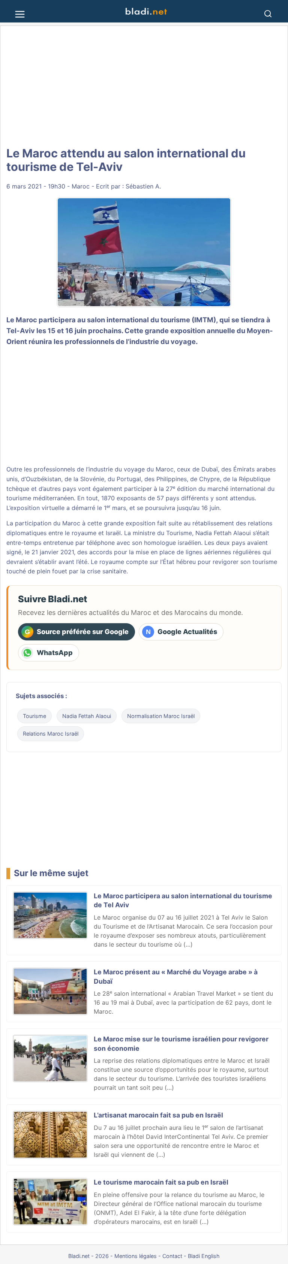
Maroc (81, 186)
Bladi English (204, 1256)
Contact (172, 1256)
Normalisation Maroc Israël (161, 716)
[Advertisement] (144, 86)
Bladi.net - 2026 (88, 1256)
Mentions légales (135, 1256)
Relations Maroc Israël (50, 733)
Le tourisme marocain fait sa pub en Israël (161, 1182)
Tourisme (34, 716)
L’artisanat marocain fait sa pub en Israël (158, 1115)
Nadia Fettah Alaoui (223, 533)
